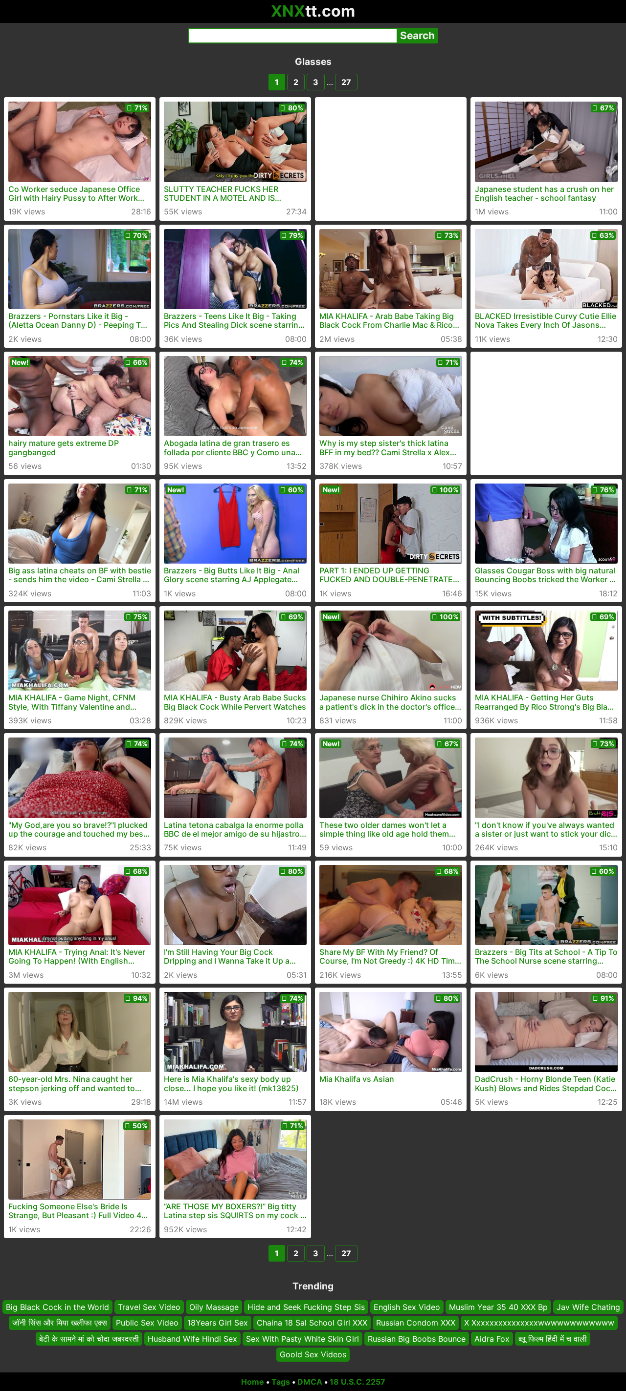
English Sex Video (407, 1307)
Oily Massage (214, 1307)
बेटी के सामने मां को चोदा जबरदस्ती (89, 1338)
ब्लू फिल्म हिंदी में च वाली (552, 1338)
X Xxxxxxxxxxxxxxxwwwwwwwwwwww (539, 1323)
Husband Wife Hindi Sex (192, 1338)
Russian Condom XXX (415, 1323)
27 (346, 82)
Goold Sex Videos (313, 1354)
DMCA (309, 1381)
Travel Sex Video (149, 1307)
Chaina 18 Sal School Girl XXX (312, 1323)
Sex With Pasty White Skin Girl (302, 1338)
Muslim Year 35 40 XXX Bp (498, 1307)
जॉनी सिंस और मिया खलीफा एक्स (59, 1323)
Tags (280, 1381)
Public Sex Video (147, 1323)
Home (252, 1381)
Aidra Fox (492, 1338)
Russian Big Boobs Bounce (417, 1338)
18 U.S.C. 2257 (357, 1381)
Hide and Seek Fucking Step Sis (306, 1307)
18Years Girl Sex (217, 1323)
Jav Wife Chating (588, 1307)
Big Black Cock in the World (57, 1307)
